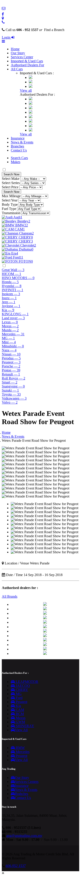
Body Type (10, 204)
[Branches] (3, 18)
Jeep (8, 302)
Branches (17, 146)
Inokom (11, 294)
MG (8, 338)
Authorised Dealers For (27, 65)
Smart (9, 382)
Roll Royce (13, 378)
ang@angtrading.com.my (24, 836)
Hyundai (11, 286)
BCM (19, 714)
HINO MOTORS (18, 278)
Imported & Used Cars (27, 61)
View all (26, 90)
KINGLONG (15, 314)
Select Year (10, 200)
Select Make (10, 178)
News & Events (22, 142)
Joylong (11, 306)
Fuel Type (9, 209)
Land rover (13, 318)
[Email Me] (3, 8)
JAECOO (22, 686)
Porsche (11, 366)
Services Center (22, 57)
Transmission (11, 213)
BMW (20, 748)
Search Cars (19, 158)
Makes (15, 162)
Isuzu (9, 298)
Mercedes (13, 334)
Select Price (10, 187)
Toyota (11, 394)
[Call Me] (3, 22)
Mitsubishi (13, 346)
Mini (9, 342)
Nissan (11, 354)
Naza (9, 350)
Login (6, 37)
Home (15, 49)
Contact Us (19, 150)
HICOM (11, 274)
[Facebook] (3, 14)
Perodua (11, 358)
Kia (8, 310)
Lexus (10, 322)
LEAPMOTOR (26, 682)
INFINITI (12, 290)
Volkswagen (14, 398)
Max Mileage (11, 196)
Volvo (10, 402)
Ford (18, 698)
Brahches (21, 794)
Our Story (18, 53)
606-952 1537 (16, 866)
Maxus (10, 326)
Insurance (18, 138)
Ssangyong (13, 386)
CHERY (21, 690)
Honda (10, 282)
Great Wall (13, 270)
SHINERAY (24, 726)
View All (21, 730)
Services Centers (26, 782)
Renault (11, 374)
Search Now (11, 174)
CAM (19, 710)
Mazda (10, 330)
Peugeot (11, 362)
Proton (11, 370)
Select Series (11, 183)
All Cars (17, 69)
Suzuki (10, 390)
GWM (20, 722)
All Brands (9, 596)
